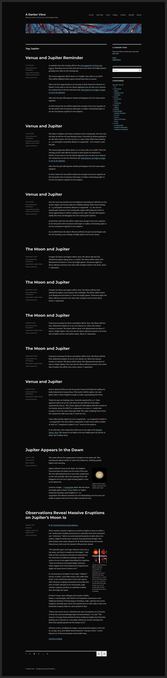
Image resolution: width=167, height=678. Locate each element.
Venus (37, 75)
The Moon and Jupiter (48, 249)
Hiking (116, 107)
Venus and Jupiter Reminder (54, 57)
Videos (123, 15)
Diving (116, 97)
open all (114, 85)
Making (116, 109)
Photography (118, 111)
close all (120, 85)
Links (108, 15)
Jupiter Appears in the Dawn (54, 449)
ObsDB (131, 15)
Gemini (34, 530)
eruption (28, 530)
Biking (116, 91)
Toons (116, 121)
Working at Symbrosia (121, 129)
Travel (116, 123)
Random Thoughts (120, 113)
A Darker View (36, 14)
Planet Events (30, 460)
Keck (32, 532)
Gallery (115, 15)
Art (115, 87)
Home (91, 15)
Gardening (117, 103)
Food (115, 101)
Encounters (117, 99)
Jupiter (28, 75)
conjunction (29, 72)
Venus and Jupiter (44, 126)
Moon (40, 264)
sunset (33, 75)
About (139, 15)
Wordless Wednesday (120, 127)
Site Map (99, 15)
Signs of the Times (120, 119)
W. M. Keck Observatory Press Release (63, 525)
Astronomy (117, 89)
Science (116, 117)
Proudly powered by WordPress (45, 669)
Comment (117, 95)
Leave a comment (31, 77)
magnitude (69, 487)
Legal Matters (116, 60)
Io (37, 530)
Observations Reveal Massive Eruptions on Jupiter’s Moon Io (65, 515)
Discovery (29, 527)
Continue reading (55, 639)
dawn (27, 463)
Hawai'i (116, 105)
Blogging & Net (119, 93)
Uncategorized (118, 125)
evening (36, 72)
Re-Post (116, 115)
